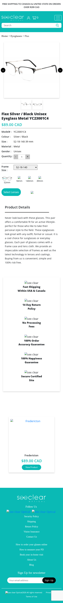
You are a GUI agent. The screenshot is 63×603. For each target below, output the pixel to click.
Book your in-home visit (31, 554)
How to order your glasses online (31, 544)
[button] (49, 580)
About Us (31, 560)
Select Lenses (11, 192)
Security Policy (31, 516)
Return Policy (31, 526)
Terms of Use (31, 596)
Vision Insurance (31, 531)
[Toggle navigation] (57, 17)
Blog (31, 565)
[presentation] (4, 443)
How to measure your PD (31, 549)
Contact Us (31, 536)
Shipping (31, 521)
